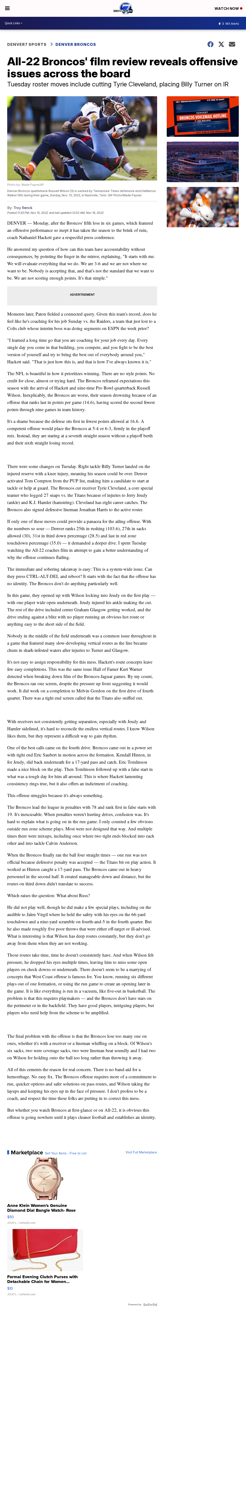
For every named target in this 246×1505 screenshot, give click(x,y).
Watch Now (227, 8)
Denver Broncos (75, 44)
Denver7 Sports (27, 44)
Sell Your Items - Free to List (65, 1153)
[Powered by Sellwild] (150, 1304)
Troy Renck (22, 207)
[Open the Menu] (7, 8)
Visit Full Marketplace (141, 1152)
